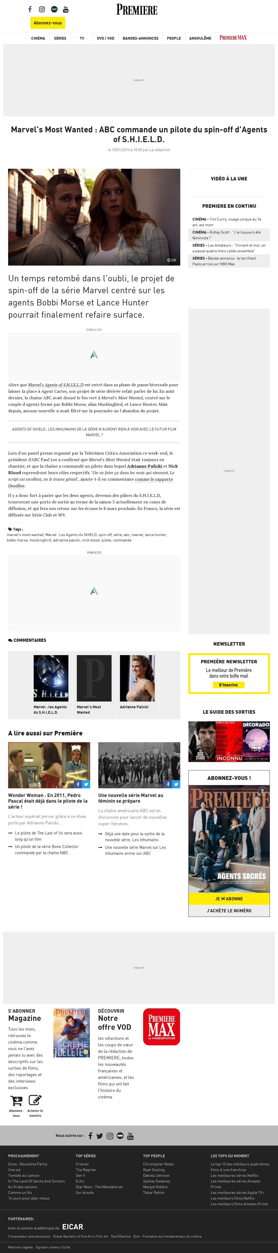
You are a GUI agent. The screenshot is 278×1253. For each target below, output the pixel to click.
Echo (80, 1181)
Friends (82, 1164)
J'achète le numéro (229, 910)
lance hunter (155, 534)
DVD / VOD (105, 38)
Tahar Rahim (154, 1192)
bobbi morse (17, 540)
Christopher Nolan (158, 1164)
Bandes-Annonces (141, 38)
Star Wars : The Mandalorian (99, 1186)
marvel (137, 534)
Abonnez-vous (48, 22)
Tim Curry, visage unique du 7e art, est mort (226, 222)
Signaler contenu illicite (53, 1247)
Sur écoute (85, 1192)
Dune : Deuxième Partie (27, 1164)
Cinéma (38, 38)
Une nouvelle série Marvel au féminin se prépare (130, 798)
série (117, 534)
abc (127, 534)
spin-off (105, 534)
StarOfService (121, 1236)
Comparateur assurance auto (29, 1236)
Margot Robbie (155, 1186)
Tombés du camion (24, 1175)
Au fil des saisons (22, 1186)
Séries (60, 38)
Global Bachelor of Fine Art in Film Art (80, 1236)
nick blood (91, 540)
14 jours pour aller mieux (29, 1198)
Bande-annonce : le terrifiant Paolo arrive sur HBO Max (224, 261)
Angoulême (200, 38)
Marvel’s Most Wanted (89, 709)
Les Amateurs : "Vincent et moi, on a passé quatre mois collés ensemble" (229, 248)
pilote (106, 540)
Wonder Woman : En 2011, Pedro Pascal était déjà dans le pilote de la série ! (48, 801)
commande (122, 540)
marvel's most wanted (25, 534)
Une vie (14, 1169)
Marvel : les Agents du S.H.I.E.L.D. (50, 709)
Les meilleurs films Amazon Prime (239, 1203)
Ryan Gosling (154, 1169)
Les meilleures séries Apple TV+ (237, 1192)
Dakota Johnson (156, 1175)
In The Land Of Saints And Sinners (36, 1181)
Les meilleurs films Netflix (233, 1198)
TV (82, 38)
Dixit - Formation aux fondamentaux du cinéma (167, 1236)
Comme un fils (20, 1192)
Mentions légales (20, 1247)
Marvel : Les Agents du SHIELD (71, 534)
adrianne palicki (66, 540)
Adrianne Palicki (134, 706)
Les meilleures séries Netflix (234, 1175)
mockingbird (40, 540)
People (174, 38)
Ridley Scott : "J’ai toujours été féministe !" (226, 235)
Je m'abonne (229, 898)
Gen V (80, 1175)
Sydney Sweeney (156, 1181)
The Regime (86, 1169)
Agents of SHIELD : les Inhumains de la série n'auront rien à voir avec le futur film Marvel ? (94, 432)
